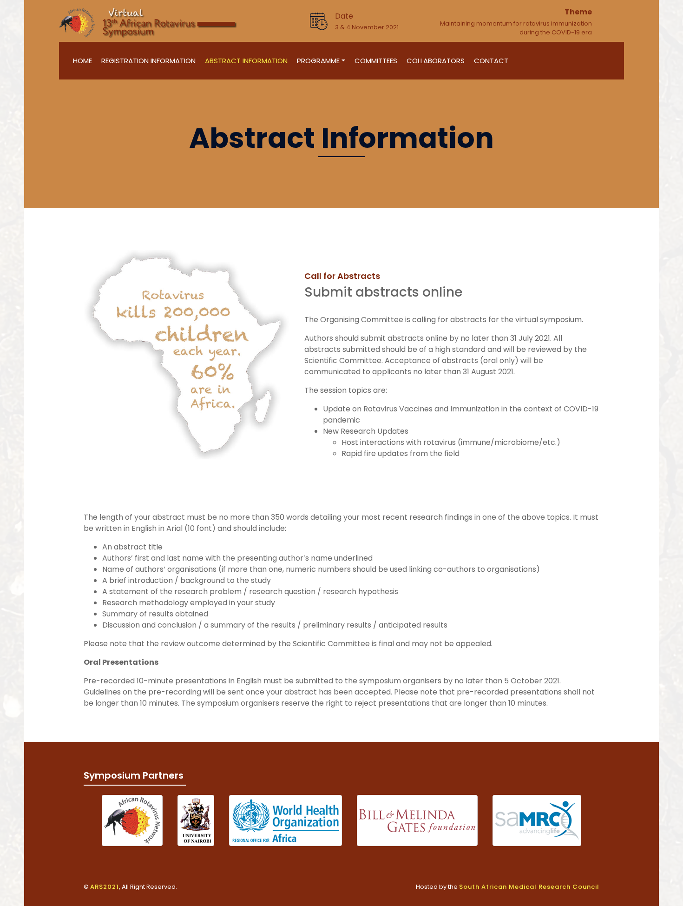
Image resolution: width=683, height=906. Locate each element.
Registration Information (148, 61)
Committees (376, 61)
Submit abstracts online (383, 292)
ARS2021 (104, 886)
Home (82, 61)
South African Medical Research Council (529, 886)
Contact (491, 61)
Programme (318, 61)
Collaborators (436, 61)
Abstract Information (246, 61)
